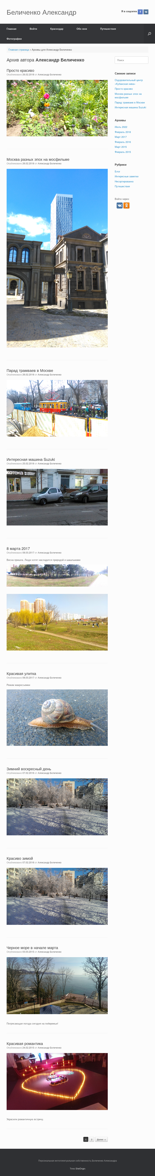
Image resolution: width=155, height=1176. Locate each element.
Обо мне (82, 28)
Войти (33, 28)
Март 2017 (121, 137)
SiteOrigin (80, 1168)
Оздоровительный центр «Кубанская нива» (129, 82)
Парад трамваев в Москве (30, 370)
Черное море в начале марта (32, 947)
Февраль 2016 (123, 142)
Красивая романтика (25, 1043)
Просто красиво (20, 70)
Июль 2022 (121, 127)
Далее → (101, 1139)
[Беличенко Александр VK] (145, 11)
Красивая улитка (21, 673)
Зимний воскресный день (29, 768)
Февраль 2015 (123, 152)
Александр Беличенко (60, 60)
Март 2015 (121, 147)
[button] (149, 34)
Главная (11, 28)
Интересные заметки (126, 176)
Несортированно (124, 181)
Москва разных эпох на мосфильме (38, 159)
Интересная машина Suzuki (31, 459)
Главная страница (19, 49)
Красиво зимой (20, 858)
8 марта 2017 (18, 548)
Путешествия (108, 28)
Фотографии (14, 38)
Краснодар (56, 28)
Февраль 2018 (123, 132)
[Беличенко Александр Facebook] (140, 11)
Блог (117, 171)
